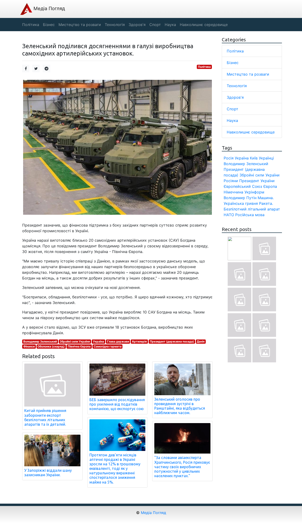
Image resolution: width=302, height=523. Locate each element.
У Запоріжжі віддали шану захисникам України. (48, 472)
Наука (232, 120)
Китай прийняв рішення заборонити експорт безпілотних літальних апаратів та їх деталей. (45, 417)
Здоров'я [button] (137, 24)
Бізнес (233, 62)
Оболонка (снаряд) (51, 346)
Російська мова (249, 214)
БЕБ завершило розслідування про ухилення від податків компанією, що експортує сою (117, 404)
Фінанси (29, 346)
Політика (204, 67)
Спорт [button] (155, 24)
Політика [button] (30, 24)
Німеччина (233, 192)
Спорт (232, 109)
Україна (98, 341)
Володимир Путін (240, 197)
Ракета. (266, 203)
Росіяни (231, 180)
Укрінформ (254, 192)
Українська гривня (241, 203)
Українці (266, 158)
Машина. (266, 197)
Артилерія (139, 341)
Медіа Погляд (48, 8)
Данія (201, 341)
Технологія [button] (115, 24)
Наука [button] (170, 24)
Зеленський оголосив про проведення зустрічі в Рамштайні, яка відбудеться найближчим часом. (179, 406)
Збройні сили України (75, 341)
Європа (270, 186)
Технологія (237, 85)
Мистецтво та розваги (248, 74)
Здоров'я (235, 97)
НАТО (229, 214)
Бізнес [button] (49, 24)
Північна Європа (79, 346)
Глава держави (118, 341)
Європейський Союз (243, 186)
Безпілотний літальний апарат (252, 209)
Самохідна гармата (108, 346)
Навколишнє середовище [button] (204, 24)
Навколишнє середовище (251, 132)
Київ (254, 158)
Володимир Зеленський (40, 341)
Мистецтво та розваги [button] (80, 24)
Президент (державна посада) (172, 341)
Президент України (257, 180)
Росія (229, 158)
